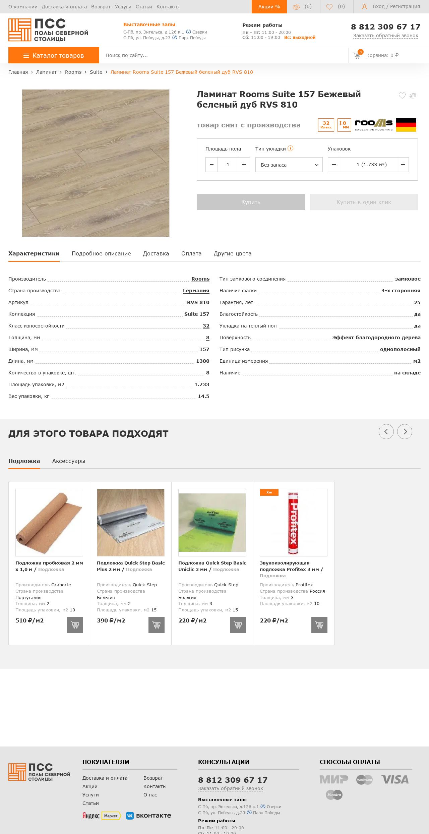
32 (206, 326)
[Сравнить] (413, 96)
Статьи (144, 6)
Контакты (168, 6)
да (417, 314)
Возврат (101, 6)
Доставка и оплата (64, 6)
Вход (379, 6)
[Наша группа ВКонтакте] (148, 816)
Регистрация (405, 6)
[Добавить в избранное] (402, 96)
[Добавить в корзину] (75, 625)
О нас (150, 794)
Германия (196, 290)
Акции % (269, 6)
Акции (90, 786)
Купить (250, 202)
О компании (23, 6)
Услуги (123, 6)
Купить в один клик (363, 202)
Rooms (200, 279)
